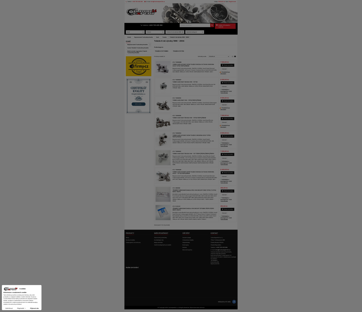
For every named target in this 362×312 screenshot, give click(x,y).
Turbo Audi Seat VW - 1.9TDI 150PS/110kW (187, 100)
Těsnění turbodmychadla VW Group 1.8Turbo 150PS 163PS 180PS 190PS (193, 209)
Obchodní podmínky (160, 237)
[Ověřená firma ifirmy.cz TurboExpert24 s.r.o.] (138, 66)
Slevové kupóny (187, 250)
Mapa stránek (158, 242)
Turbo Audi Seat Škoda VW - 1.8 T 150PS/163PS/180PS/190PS (193, 154)
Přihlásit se (221, 1)
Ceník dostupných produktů (162, 245)
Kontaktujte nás (159, 240)
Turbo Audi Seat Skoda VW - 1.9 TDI (185, 82)
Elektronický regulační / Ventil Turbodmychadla (137, 52)
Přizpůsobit (21, 308)
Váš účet (186, 233)
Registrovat (232, 1)
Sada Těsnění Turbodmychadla (137, 48)
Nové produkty (130, 240)
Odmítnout (9, 308)
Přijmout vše (34, 308)
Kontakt (214, 233)
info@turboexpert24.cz (158, 1)
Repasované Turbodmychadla (137, 44)
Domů (128, 41)
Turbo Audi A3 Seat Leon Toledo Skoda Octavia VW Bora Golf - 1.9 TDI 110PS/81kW (193, 172)
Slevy (127, 237)
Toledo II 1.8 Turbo (161, 51)
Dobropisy (185, 245)
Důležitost (219, 56)
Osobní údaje (186, 237)
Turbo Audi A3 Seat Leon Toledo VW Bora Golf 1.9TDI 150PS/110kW (192, 136)
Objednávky (186, 242)
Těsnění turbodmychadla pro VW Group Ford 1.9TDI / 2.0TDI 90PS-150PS (194, 191)
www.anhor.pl (200, 307)
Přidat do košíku (227, 65)
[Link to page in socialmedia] (234, 302)
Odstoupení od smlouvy (133, 242)
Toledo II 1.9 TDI (178, 51)
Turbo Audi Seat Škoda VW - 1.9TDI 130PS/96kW (189, 118)
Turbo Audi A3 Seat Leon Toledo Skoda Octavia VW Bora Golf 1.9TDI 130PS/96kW (193, 65)
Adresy (184, 247)
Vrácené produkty (188, 240)
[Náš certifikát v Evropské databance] (138, 96)
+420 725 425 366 (137, 1)
